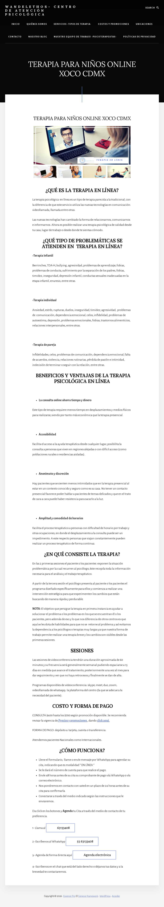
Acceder (116, 896)
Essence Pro (69, 896)
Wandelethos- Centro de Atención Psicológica (41, 10)
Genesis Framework (88, 896)
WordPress (105, 896)
